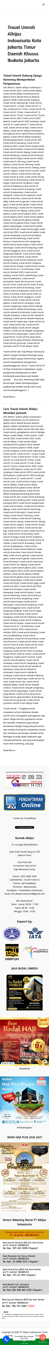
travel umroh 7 (21, 124)
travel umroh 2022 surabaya (25, 121)
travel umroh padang (27, 632)
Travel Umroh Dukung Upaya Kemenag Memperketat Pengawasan (22, 79)
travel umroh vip (17, 324)
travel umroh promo (24, 281)
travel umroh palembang (24, 275)
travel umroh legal (32, 254)
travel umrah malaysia (28, 100)
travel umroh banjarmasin (31, 146)
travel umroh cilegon (13, 524)
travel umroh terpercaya (15, 321)
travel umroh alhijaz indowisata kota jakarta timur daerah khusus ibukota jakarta (23, 133)
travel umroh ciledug (28, 167)
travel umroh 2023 (22, 472)
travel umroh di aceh (13, 177)
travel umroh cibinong (14, 161)
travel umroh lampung (25, 247)
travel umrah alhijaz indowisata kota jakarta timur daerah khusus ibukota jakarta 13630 (21, 96)
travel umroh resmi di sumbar (27, 651)
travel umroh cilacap (13, 521)
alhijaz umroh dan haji (28, 429)
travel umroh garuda (19, 201)
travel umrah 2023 (25, 438)
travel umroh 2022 (12, 118)
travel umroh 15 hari (13, 115)
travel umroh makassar (25, 260)
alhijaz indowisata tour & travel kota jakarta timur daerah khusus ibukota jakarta (21, 423)
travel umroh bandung (14, 143)
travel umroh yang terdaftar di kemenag (23, 340)
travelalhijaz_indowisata (30, 890)
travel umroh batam (13, 149)
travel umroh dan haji (29, 174)
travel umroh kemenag (14, 238)
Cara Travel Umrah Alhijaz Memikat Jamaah (20, 411)
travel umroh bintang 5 (32, 155)
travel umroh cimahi (29, 170)
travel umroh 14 (37, 109)
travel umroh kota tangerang (25, 241)
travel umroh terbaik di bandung (19, 309)
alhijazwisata (30, 887)
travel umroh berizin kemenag (25, 509)
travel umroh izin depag (15, 210)
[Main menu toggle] (43, 4)
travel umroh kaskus (31, 235)
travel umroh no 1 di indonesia (18, 269)
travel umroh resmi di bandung (18, 287)
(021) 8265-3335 (29, 876)
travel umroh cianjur (33, 158)
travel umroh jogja (29, 229)
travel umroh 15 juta (34, 115)
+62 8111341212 (32, 880)
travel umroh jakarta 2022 (23, 214)
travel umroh (35, 103)
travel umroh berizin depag (16, 152)
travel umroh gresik (19, 204)
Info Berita (8, 87)
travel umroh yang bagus (15, 334)
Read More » (9, 396)
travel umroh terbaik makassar (28, 318)
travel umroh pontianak (26, 638)
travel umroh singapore (22, 297)
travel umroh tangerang (25, 663)
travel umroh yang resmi (28, 337)
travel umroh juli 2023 (30, 586)
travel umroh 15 (32, 112)
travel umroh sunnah (24, 657)
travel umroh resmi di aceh (30, 284)
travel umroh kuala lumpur (16, 244)
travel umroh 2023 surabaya (30, 475)
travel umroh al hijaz (19, 127)
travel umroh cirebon (13, 528)
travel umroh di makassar (15, 540)
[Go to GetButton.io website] (43, 1342)
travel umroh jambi (32, 226)
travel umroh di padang (22, 189)
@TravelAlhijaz (29, 883)
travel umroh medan (13, 266)
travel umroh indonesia (31, 207)
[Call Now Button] (6, 1339)
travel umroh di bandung (15, 180)
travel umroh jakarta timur (16, 223)
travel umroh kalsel (29, 232)
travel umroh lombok (13, 257)
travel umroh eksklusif (24, 195)
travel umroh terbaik (32, 306)
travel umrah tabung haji (15, 103)
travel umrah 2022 (12, 90)
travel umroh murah (34, 266)
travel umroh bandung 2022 (17, 500)
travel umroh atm (33, 140)
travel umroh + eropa (13, 106)
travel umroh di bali (34, 177)
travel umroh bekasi (34, 149)
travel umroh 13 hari (18, 109)
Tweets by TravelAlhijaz (24, 818)
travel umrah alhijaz (32, 90)
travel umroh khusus (31, 595)
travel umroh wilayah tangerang (28, 330)
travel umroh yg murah (14, 343)
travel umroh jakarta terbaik (25, 220)
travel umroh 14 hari (13, 112)
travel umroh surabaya (22, 303)
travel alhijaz (17, 435)
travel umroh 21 (11, 478)
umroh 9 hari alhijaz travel (25, 346)
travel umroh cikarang (22, 164)
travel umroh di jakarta (21, 183)
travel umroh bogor (12, 158)
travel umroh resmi (27, 641)
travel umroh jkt (11, 229)
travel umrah (30, 435)
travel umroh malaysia (30, 263)
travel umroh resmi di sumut (17, 654)
